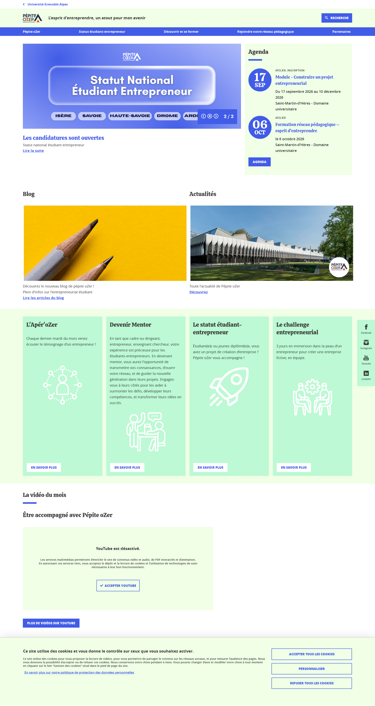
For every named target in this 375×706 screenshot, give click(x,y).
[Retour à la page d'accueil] (32, 18)
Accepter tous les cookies (312, 654)
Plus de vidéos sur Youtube (51, 623)
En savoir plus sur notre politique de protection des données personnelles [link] (79, 672)
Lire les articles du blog (43, 297)
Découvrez (198, 292)
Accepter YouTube (120, 585)
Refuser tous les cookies (312, 683)
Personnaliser (312, 668)
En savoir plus (44, 467)
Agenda (259, 162)
